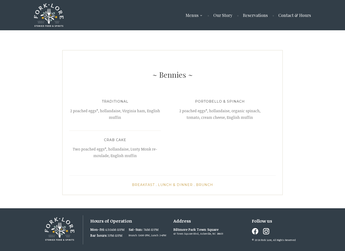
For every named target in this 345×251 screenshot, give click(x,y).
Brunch (204, 185)
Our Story (222, 15)
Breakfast (143, 185)
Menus (192, 15)
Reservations (255, 15)
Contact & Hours (294, 15)
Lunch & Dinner (175, 185)
